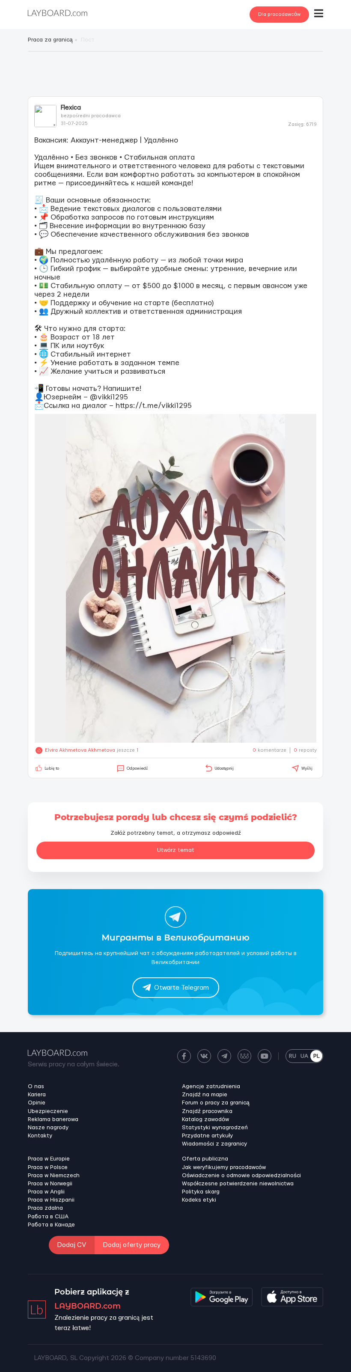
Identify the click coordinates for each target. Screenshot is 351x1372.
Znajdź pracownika (207, 1111)
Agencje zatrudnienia (211, 1086)
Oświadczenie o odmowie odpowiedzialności (241, 1176)
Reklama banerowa (53, 1119)
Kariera (37, 1095)
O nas (36, 1086)
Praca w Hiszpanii (51, 1200)
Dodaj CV (71, 1245)
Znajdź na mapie (204, 1095)
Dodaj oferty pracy (132, 1245)
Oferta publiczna (205, 1159)
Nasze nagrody (48, 1128)
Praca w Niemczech (54, 1176)
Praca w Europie (49, 1159)
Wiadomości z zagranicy (214, 1144)
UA (304, 1056)
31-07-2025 (74, 123)
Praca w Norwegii (50, 1184)
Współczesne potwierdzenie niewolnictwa (238, 1184)
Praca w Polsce (48, 1167)
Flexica (71, 107)
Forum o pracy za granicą (216, 1103)
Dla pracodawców (279, 14)
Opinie (36, 1103)
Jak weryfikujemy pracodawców (224, 1167)
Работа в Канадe (51, 1225)
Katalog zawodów (205, 1119)
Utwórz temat (175, 850)
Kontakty (40, 1136)
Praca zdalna (45, 1208)
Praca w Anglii (46, 1192)
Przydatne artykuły (207, 1136)
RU (292, 1056)
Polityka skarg (201, 1192)
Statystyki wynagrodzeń (215, 1128)
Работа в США (48, 1217)
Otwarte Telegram (181, 988)
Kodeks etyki (199, 1200)
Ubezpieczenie (48, 1111)
